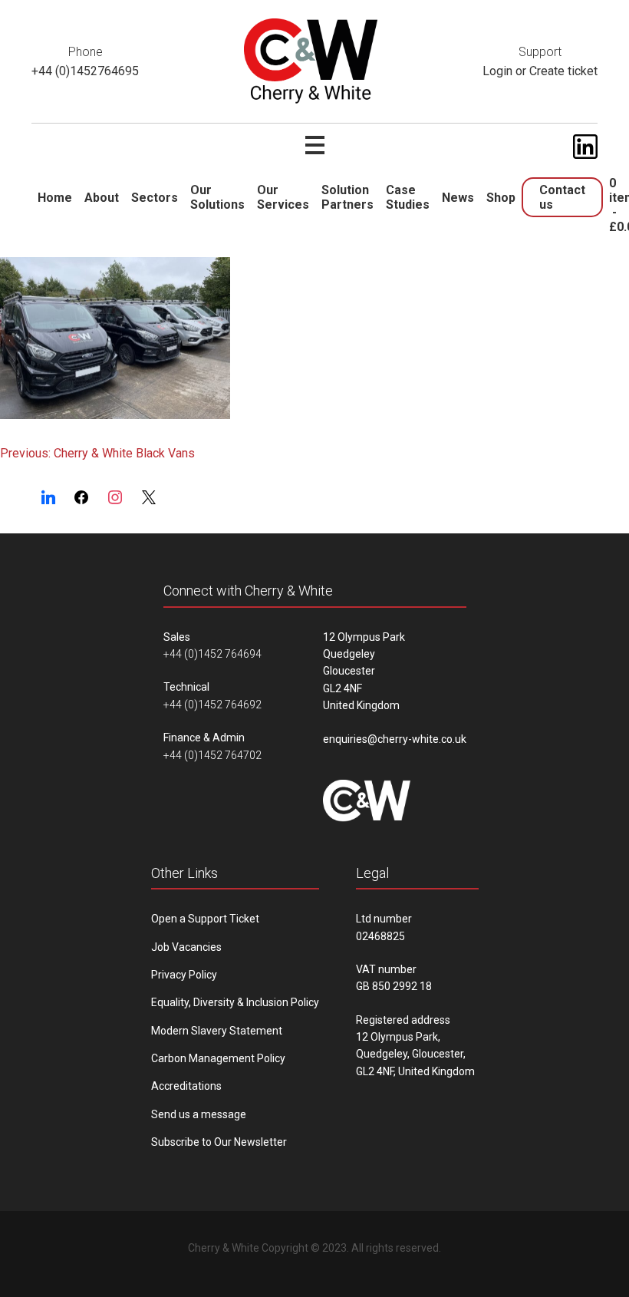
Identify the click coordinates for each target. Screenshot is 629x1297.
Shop (500, 197)
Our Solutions (217, 197)
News (458, 197)
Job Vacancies (186, 947)
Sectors (154, 197)
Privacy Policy (184, 975)
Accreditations (186, 1086)
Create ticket (563, 71)
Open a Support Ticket (205, 919)
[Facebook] (82, 498)
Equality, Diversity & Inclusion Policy (235, 1002)
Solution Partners (347, 197)
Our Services (283, 197)
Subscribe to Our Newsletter (219, 1142)
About (101, 197)
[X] (149, 498)
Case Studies (408, 197)
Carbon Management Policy (218, 1058)
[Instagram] (115, 498)
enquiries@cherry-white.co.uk (394, 739)
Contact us (562, 197)
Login (497, 71)
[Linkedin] (48, 498)
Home (55, 197)
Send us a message (198, 1114)
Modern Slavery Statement (216, 1031)
